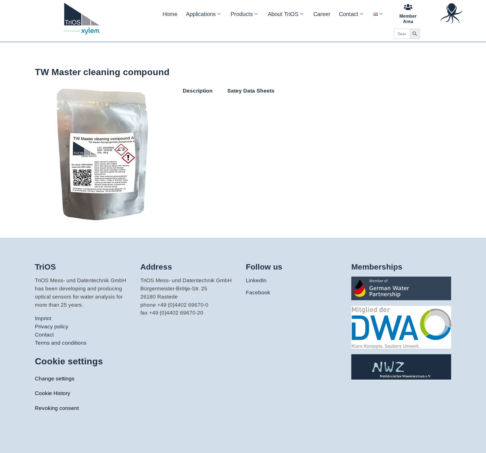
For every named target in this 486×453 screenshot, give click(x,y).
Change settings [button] (55, 379)
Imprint (43, 318)
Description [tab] (198, 91)
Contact (348, 14)
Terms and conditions (61, 343)
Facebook (258, 292)
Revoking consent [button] (57, 408)
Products (242, 14)
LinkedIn (256, 280)
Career (321, 14)
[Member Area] (408, 7)
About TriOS (283, 14)
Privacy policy (51, 326)
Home (170, 14)
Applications (201, 14)
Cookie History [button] (52, 393)
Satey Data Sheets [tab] (250, 91)
